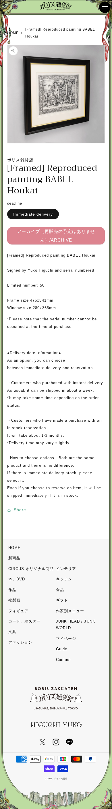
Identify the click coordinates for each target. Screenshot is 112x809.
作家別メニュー (70, 611)
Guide (61, 649)
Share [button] (20, 509)
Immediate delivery (33, 214)
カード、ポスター (24, 621)
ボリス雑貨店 (60, 779)
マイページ (66, 638)
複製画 (14, 600)
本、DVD (16, 579)
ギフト (62, 600)
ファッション (20, 642)
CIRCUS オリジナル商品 (31, 569)
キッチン (64, 579)
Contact (63, 659)
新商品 (14, 558)
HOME (14, 547)
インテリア (66, 569)
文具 (12, 631)
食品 (60, 590)
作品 (12, 590)
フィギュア (18, 611)
